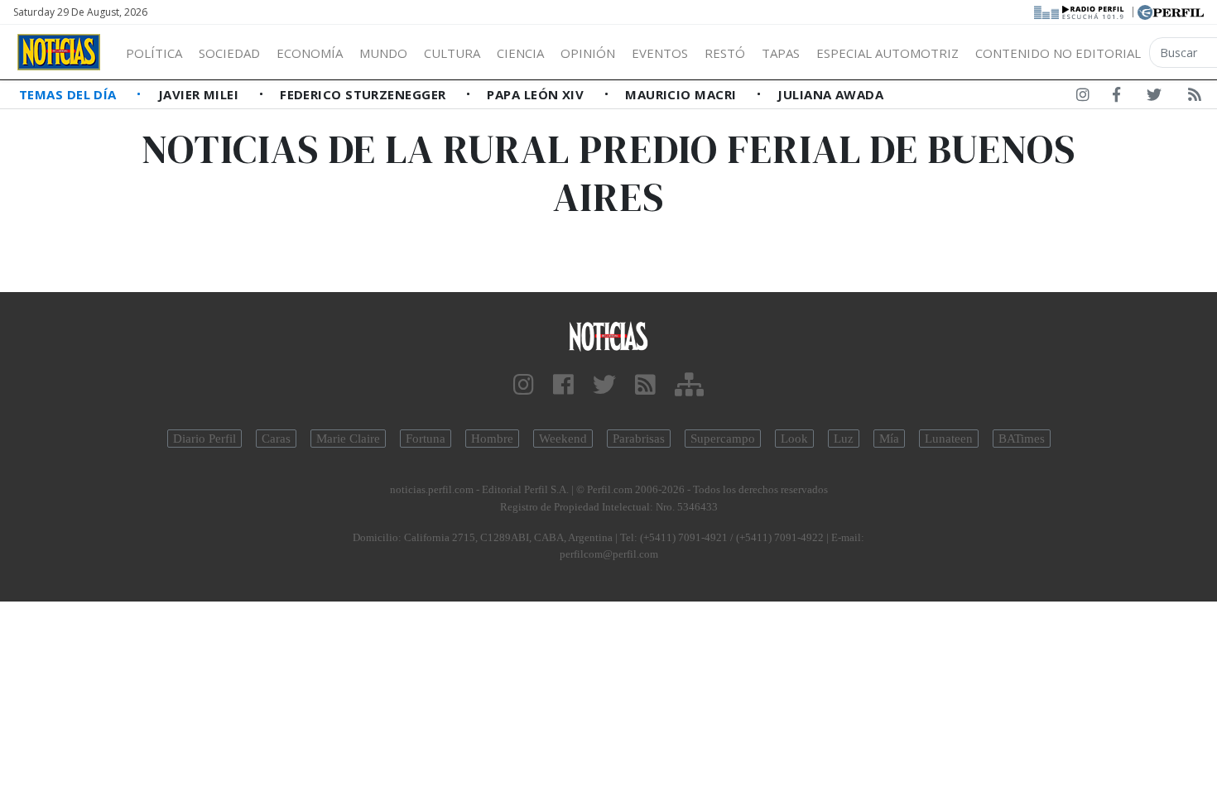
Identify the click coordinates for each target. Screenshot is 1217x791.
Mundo (383, 53)
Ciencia (520, 53)
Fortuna (425, 438)
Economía (310, 53)
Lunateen (949, 438)
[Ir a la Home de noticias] (609, 335)
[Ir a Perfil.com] (1171, 10)
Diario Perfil (204, 438)
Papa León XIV (537, 94)
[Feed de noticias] (1195, 97)
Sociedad (229, 53)
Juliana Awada (830, 94)
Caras (276, 438)
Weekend (563, 438)
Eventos (660, 53)
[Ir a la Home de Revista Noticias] (58, 52)
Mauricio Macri (682, 94)
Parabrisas (639, 438)
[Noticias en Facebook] (1116, 97)
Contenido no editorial (1058, 53)
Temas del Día (69, 94)
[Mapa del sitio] (689, 385)
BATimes (1021, 438)
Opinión (587, 53)
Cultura (452, 53)
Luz (844, 438)
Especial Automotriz (887, 53)
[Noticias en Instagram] (1083, 97)
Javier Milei (200, 94)
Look (794, 438)
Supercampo (722, 438)
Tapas (781, 53)
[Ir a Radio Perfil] (1080, 10)
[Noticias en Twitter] (1154, 97)
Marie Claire (348, 438)
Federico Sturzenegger (365, 94)
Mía (889, 438)
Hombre (492, 438)
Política (154, 53)
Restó (725, 53)
